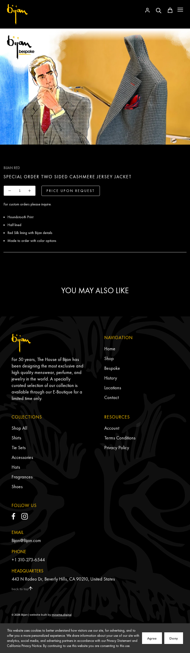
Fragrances (22, 477)
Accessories (22, 457)
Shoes (17, 487)
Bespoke (112, 368)
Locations (112, 388)
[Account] (147, 10)
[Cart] (170, 10)
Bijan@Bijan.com (26, 540)
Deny (173, 638)
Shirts (16, 438)
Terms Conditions (120, 438)
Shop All (19, 428)
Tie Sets (19, 448)
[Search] (159, 10)
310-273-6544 (31, 560)
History (110, 378)
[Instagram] (24, 516)
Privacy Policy (116, 448)
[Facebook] (13, 516)
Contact (111, 397)
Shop (109, 358)
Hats (16, 467)
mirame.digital (62, 614)
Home (109, 349)
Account (111, 428)
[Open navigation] (180, 10)
